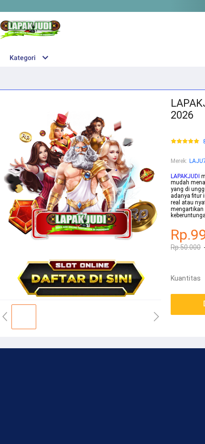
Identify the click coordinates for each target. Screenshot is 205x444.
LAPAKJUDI (185, 176)
